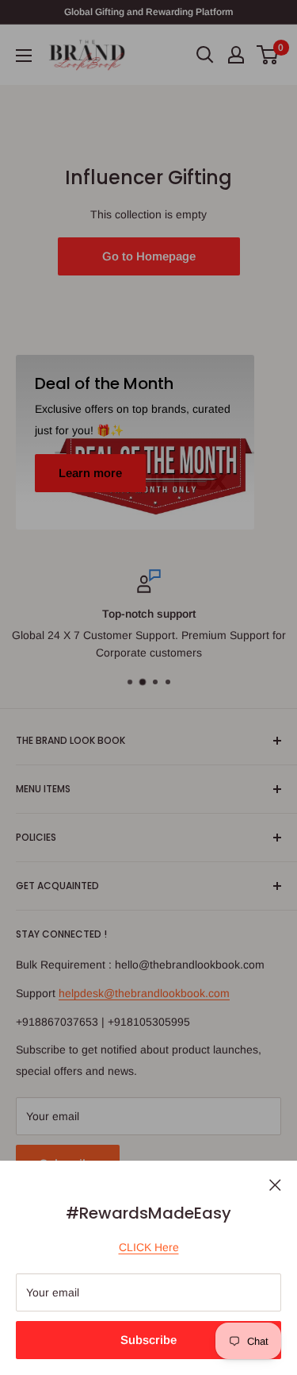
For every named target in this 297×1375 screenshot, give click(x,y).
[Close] (275, 1183)
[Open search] (205, 55)
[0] (268, 54)
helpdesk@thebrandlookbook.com (144, 993)
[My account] (236, 55)
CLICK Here (149, 1247)
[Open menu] (24, 55)
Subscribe (148, 1339)
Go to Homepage (149, 256)
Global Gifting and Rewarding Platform (148, 11)
